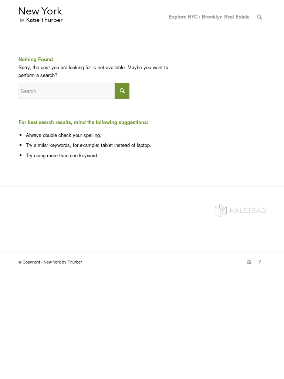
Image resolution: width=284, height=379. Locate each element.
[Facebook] (260, 261)
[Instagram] (248, 261)
